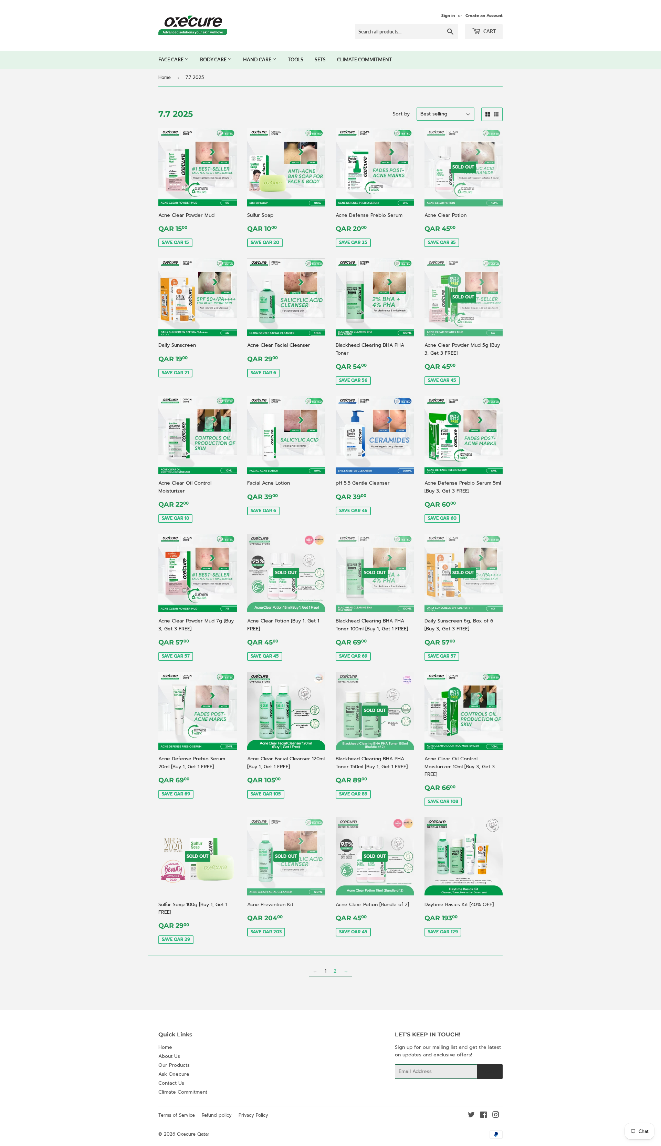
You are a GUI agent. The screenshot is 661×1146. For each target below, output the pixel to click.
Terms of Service (176, 1115)
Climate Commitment (364, 59)
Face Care (171, 59)
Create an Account (484, 15)
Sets (320, 59)
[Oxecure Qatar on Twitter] (471, 1115)
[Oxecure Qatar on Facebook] (483, 1115)
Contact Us (171, 1083)
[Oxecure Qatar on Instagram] (495, 1115)
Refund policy (217, 1115)
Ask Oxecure (173, 1074)
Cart (489, 31)
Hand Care (257, 59)
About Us (169, 1056)
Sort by (401, 114)
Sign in (448, 15)
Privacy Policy (253, 1115)
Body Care (214, 59)
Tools (295, 59)
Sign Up (490, 1071)
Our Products (174, 1065)
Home (164, 77)
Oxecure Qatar (193, 1134)
